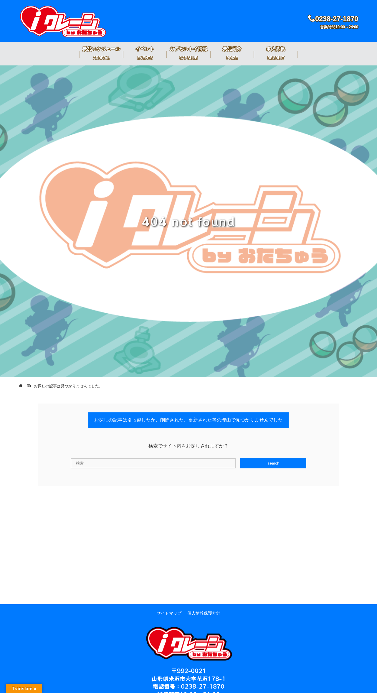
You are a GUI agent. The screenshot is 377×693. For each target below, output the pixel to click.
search (273, 463)
